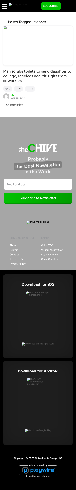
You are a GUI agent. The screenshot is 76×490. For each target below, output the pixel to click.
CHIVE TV (47, 245)
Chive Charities (49, 259)
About (13, 245)
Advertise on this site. (38, 476)
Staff (14, 95)
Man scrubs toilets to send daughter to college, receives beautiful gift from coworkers (37, 76)
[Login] (67, 6)
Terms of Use (17, 259)
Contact (14, 254)
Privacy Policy (18, 263)
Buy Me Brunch (49, 254)
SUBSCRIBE (50, 5)
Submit (14, 249)
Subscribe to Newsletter (38, 198)
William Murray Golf (52, 249)
